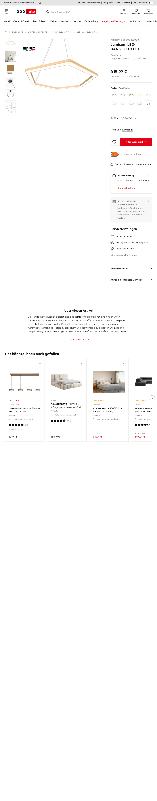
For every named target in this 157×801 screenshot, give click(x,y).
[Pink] (131, 104)
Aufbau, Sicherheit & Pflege (127, 279)
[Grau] (114, 104)
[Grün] (122, 104)
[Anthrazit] (114, 95)
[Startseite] (6, 32)
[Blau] (122, 95)
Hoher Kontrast (140, 3)
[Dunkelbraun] (131, 95)
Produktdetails (119, 268)
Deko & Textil (39, 21)
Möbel (7, 21)
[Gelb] (140, 95)
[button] (10, 43)
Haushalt (65, 21)
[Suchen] (47, 11)
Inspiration (134, 21)
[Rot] (140, 104)
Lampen (77, 21)
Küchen (53, 21)
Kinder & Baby (91, 21)
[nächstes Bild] (152, 398)
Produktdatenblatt (16, 429)
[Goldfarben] (148, 95)
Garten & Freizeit (21, 21)
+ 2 (148, 104)
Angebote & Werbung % (113, 21)
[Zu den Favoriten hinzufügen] (114, 142)
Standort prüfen (126, 188)
